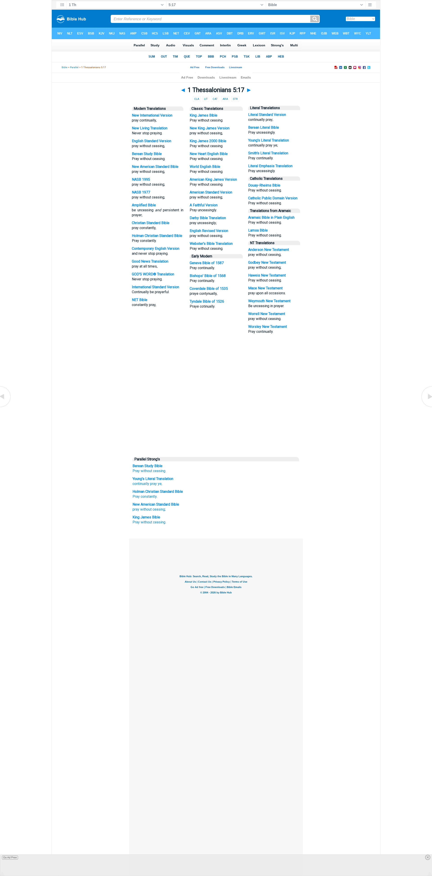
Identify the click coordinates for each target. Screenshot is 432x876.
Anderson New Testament (268, 250)
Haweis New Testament (267, 275)
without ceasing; (153, 509)
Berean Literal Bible (263, 127)
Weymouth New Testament (269, 301)
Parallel (74, 67)
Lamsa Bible (258, 230)
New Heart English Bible (209, 154)
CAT (215, 99)
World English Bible (205, 166)
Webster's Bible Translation (211, 243)
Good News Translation (150, 261)
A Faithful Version (204, 205)
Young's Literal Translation (268, 140)
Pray (136, 471)
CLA (197, 99)
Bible (64, 67)
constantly (149, 496)
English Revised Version (209, 231)
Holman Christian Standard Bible (157, 236)
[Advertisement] (216, 419)
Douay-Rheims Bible (264, 185)
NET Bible (139, 300)
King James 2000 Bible (208, 141)
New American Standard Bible (155, 166)
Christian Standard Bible (150, 223)
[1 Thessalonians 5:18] (426, 407)
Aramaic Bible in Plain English (271, 217)
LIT (205, 99)
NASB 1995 (141, 179)
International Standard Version (155, 287)
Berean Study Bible (147, 154)
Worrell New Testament (266, 314)
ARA (225, 99)
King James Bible (203, 115)
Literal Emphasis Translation (270, 166)
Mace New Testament (265, 288)
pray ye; (155, 484)
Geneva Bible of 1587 (207, 263)
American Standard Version (211, 192)
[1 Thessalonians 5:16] (5, 407)
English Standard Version (151, 141)
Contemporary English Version (155, 248)
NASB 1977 (141, 192)
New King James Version (210, 128)
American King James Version (213, 179)
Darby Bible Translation (208, 218)
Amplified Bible (144, 205)
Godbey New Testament (267, 262)
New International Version (152, 115)
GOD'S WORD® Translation (153, 274)
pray (136, 509)
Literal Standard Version (267, 115)
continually (141, 484)
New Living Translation (149, 128)
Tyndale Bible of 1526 (207, 301)
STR (235, 99)
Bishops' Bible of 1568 (208, 276)
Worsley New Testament (267, 326)
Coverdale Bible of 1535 (209, 288)
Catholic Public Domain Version (272, 198)
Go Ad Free (10, 857)
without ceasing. (153, 471)
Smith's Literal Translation (268, 153)
